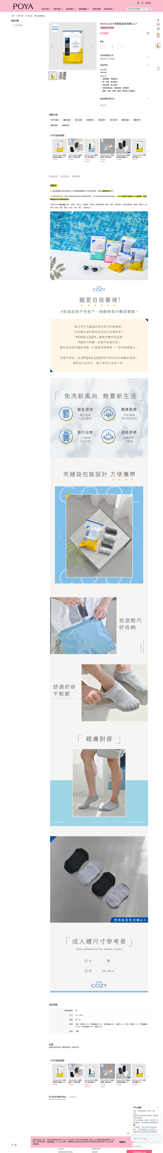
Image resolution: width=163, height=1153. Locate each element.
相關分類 (53, 115)
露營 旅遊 (125, 120)
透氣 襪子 (102, 120)
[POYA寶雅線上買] (24, 6)
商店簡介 (61, 1149)
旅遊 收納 (54, 125)
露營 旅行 (137, 120)
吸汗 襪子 (113, 120)
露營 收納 (66, 120)
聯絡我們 (95, 1152)
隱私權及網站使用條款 (65, 1152)
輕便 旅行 (65, 125)
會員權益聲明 (96, 1149)
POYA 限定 (54, 120)
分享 (104, 105)
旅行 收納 (78, 120)
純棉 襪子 (90, 120)
